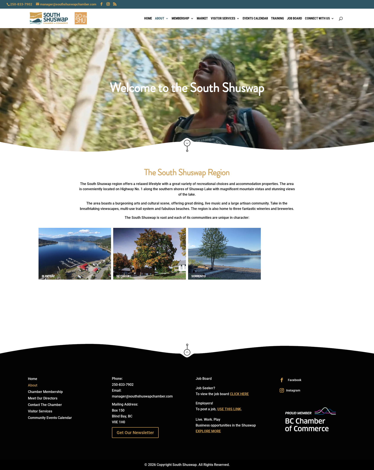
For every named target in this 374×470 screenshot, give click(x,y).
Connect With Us (317, 18)
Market (202, 18)
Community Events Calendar (50, 418)
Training (277, 18)
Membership (180, 18)
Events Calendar (255, 18)
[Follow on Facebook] (281, 380)
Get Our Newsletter (135, 432)
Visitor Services (223, 18)
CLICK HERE (239, 394)
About (159, 18)
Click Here (187, 146)
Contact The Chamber (45, 405)
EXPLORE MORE (208, 431)
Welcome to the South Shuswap (187, 88)
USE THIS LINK (229, 409)
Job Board (294, 18)
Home (148, 18)
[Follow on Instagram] (281, 390)
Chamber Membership (45, 392)
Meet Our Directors (42, 398)
